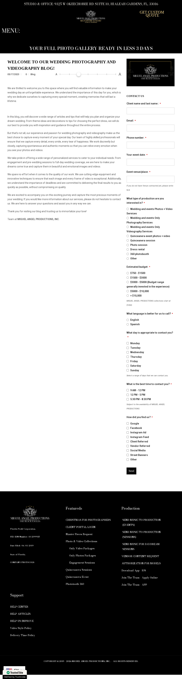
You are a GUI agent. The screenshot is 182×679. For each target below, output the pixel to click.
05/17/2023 (13, 74)
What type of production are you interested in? (145, 200)
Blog (33, 74)
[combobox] (151, 162)
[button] (91, 38)
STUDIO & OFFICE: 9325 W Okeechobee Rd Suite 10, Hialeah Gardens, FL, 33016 (91, 4)
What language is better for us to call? (150, 313)
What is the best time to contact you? (149, 384)
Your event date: (137, 154)
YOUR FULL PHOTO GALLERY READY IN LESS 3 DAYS (91, 48)
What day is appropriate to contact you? (150, 334)
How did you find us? (140, 417)
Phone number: (136, 137)
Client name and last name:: (144, 103)
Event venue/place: (138, 171)
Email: (131, 120)
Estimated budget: (138, 266)
